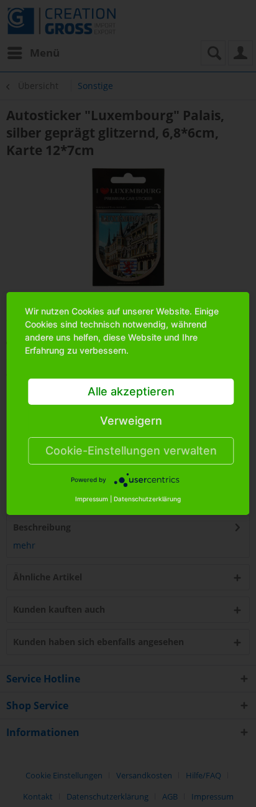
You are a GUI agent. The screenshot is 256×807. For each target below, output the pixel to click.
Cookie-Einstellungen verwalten (131, 450)
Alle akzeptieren (131, 391)
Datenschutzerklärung (147, 499)
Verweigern (131, 420)
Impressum (91, 499)
